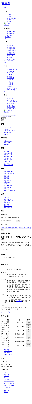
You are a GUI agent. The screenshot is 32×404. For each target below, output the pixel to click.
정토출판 (6, 379)
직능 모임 (10, 105)
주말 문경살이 (11, 84)
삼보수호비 (7, 352)
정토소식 (9, 16)
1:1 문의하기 (7, 387)
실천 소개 (10, 98)
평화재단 (6, 377)
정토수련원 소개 (12, 69)
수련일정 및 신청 (12, 71)
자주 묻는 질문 (11, 50)
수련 (5, 62)
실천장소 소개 (11, 100)
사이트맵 (13, 115)
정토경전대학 (11, 49)
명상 (8, 81)
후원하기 (6, 112)
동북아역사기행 (11, 108)
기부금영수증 (8, 354)
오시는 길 (10, 72)
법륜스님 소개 (11, 31)
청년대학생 (10, 103)
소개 (5, 8)
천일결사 (3, 228)
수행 (5, 38)
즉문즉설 (9, 35)
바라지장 (9, 86)
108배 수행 (10, 55)
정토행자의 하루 (12, 59)
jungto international (6, 115)
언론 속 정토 (10, 19)
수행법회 (9, 57)
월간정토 (6, 349)
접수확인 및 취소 (6, 312)
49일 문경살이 (11, 83)
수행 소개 (10, 45)
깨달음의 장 (10, 78)
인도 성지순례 (11, 107)
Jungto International (9, 381)
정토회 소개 (10, 14)
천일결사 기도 (11, 54)
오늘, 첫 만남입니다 (13, 18)
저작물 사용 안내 (9, 384)
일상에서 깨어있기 (12, 88)
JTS (5, 372)
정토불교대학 (11, 47)
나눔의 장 (10, 79)
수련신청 (28, 322)
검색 (18, 220)
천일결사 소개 (11, 52)
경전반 (16, 228)
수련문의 (9, 74)
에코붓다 (6, 376)
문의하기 (9, 21)
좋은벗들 (6, 374)
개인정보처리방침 (9, 385)
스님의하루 (10, 33)
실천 (5, 91)
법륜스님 (6, 25)
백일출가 (9, 76)
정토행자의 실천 (12, 101)
